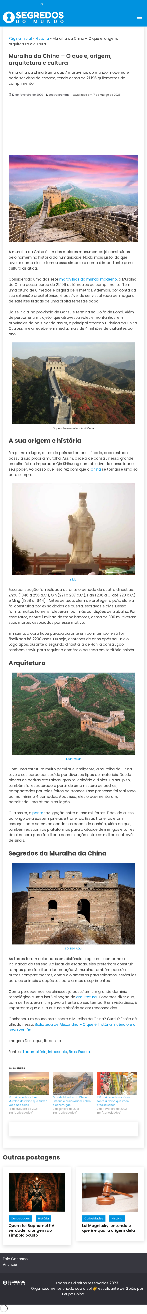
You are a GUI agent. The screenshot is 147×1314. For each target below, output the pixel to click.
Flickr (73, 579)
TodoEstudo (74, 759)
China (96, 469)
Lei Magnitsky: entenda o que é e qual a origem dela (108, 1228)
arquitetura (86, 997)
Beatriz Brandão (59, 95)
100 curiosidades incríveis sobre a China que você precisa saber (113, 1101)
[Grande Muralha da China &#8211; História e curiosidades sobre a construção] (73, 1083)
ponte (37, 813)
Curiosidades (20, 1218)
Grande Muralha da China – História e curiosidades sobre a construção (72, 1101)
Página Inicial (20, 38)
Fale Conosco (15, 1259)
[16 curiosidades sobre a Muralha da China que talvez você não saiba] (29, 1083)
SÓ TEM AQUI (73, 948)
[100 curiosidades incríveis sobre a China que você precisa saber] (117, 1083)
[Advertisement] (73, 126)
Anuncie (10, 1264)
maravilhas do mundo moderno (88, 279)
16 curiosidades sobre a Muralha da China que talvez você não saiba (28, 1101)
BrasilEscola (79, 1051)
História (42, 38)
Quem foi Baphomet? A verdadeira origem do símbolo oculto (31, 1230)
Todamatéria (34, 1051)
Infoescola (57, 1051)
